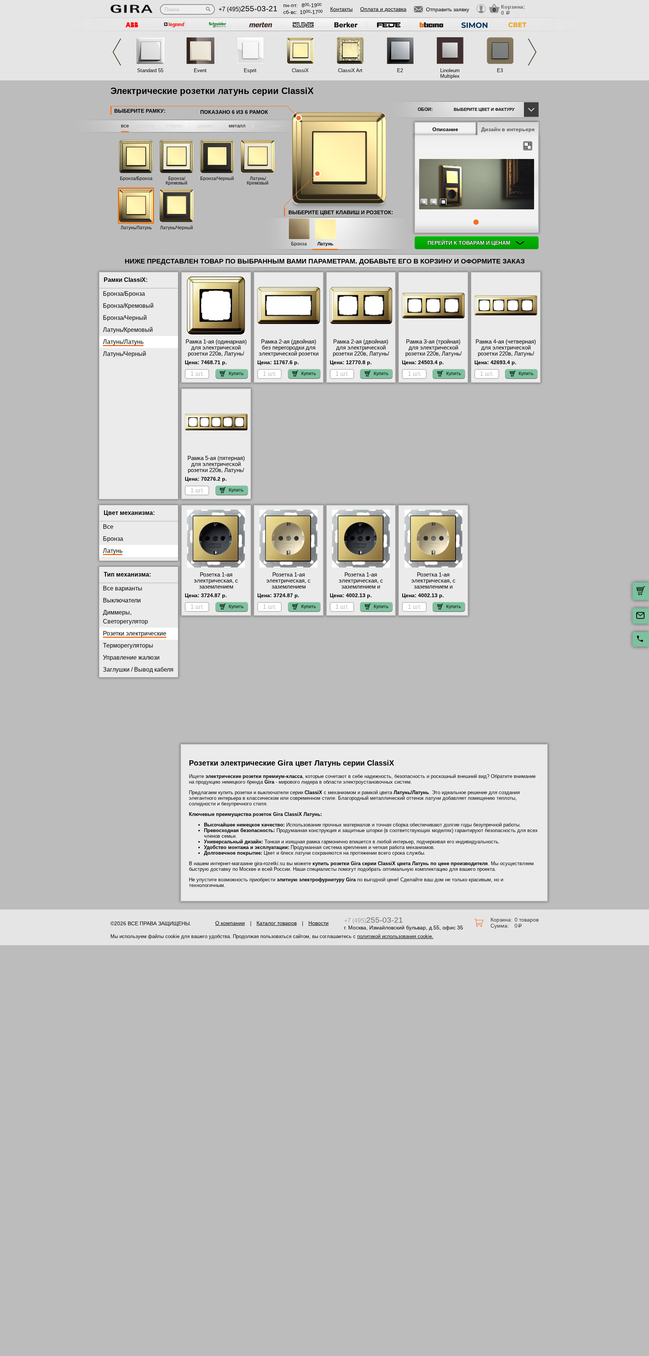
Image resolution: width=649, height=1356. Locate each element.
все (125, 126)
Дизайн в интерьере (508, 129)
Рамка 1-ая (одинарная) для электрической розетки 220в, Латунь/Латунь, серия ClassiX (216, 351)
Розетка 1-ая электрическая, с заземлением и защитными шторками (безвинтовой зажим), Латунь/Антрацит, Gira (360, 590)
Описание (445, 129)
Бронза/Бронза (136, 178)
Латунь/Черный (176, 227)
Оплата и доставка (383, 9)
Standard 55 (150, 70)
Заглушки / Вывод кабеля (138, 669)
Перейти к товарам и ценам (469, 243)
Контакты (341, 9)
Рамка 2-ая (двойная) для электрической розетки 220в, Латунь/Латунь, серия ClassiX (360, 351)
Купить (236, 373)
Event (200, 70)
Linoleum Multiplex (450, 73)
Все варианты (122, 588)
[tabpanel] (476, 184)
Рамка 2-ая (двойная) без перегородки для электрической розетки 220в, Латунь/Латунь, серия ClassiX (288, 354)
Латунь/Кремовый (258, 180)
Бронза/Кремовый (176, 180)
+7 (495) (248, 9)
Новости (318, 923)
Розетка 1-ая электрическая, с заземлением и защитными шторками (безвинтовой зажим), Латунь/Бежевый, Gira (433, 590)
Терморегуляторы (128, 645)
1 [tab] (476, 222)
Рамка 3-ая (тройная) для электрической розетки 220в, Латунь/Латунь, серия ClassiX (433, 351)
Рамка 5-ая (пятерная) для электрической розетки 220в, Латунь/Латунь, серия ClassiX (216, 467)
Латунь (325, 244)
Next (532, 52)
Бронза (299, 244)
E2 (400, 70)
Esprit (250, 70)
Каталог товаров (277, 923)
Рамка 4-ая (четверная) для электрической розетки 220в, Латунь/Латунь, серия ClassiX (505, 351)
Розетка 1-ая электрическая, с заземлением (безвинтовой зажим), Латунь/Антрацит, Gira (216, 587)
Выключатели (122, 600)
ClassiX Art (350, 70)
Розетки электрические (134, 633)
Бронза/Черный (217, 178)
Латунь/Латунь (136, 227)
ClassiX (300, 70)
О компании (230, 923)
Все (108, 527)
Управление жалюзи (131, 657)
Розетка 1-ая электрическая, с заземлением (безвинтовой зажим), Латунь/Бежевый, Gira (288, 587)
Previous (116, 52)
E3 (500, 70)
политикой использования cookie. (395, 936)
